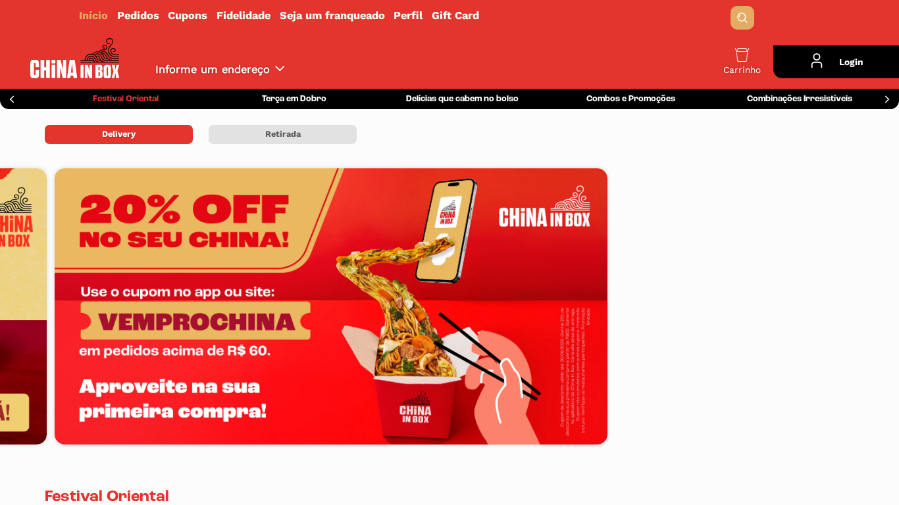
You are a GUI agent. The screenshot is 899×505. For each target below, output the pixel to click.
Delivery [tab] (119, 134)
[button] (742, 17)
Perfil (408, 15)
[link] (449, 15)
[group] (126, 99)
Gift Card (455, 15)
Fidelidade (243, 15)
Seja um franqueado (332, 15)
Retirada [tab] (283, 134)
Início (93, 15)
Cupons (187, 15)
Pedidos (138, 15)
